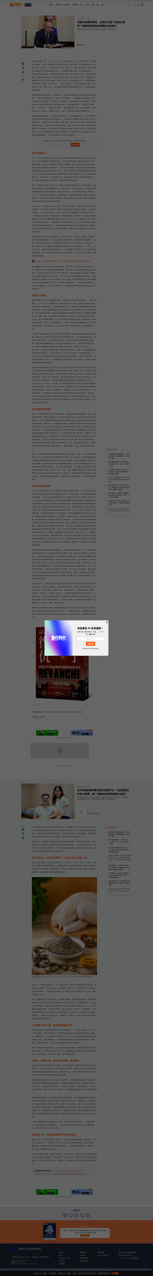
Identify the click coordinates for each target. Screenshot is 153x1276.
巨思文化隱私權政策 (93, 648)
